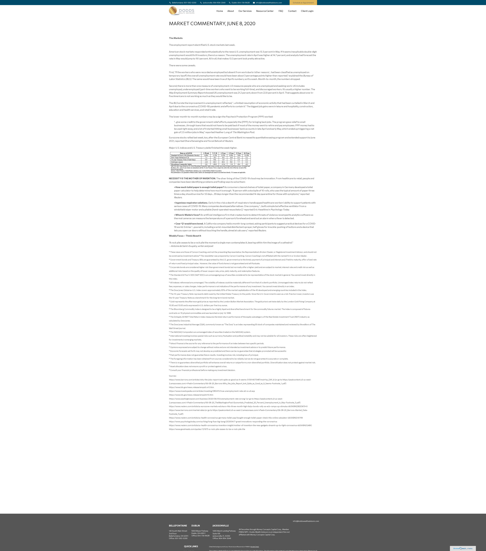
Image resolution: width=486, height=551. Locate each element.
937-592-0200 (184, 3)
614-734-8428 (241, 3)
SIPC (247, 532)
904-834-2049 (214, 3)
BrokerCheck (255, 546)
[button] (219, 10)
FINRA (241, 532)
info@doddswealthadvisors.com (269, 3)
